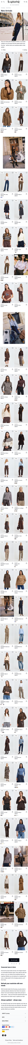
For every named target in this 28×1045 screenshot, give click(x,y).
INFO (3, 1017)
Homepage (3, 7)
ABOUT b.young (5, 1013)
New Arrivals (8, 7)
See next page (14, 960)
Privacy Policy (8, 1040)
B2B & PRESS (5, 1021)
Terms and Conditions (18, 1040)
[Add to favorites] (13, 53)
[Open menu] (1, 1)
